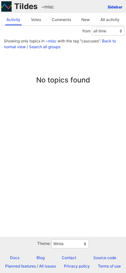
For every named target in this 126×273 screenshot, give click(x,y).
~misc (47, 6)
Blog (41, 257)
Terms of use (109, 266)
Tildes (25, 6)
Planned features (20, 266)
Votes (36, 19)
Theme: (44, 243)
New (85, 19)
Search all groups (44, 46)
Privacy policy (77, 266)
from (86, 30)
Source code (104, 257)
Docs (14, 257)
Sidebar (115, 7)
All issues (47, 266)
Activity (13, 19)
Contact (69, 257)
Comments (61, 19)
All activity (110, 19)
